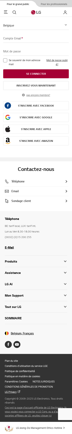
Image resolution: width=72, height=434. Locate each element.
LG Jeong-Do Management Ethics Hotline (39, 428)
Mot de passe (12, 51)
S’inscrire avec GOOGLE (36, 117)
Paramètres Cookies (16, 381)
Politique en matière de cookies (22, 376)
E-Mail (9, 247)
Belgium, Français (22, 333)
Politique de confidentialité (20, 371)
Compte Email (13, 38)
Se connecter (36, 73)
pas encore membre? (38, 95)
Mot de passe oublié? (57, 62)
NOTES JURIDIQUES (44, 381)
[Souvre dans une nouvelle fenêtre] (8, 344)
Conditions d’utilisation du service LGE (26, 366)
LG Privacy (11, 392)
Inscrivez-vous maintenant (36, 85)
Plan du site (11, 360)
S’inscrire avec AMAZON (36, 141)
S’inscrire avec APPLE (36, 129)
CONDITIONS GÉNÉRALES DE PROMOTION (29, 386)
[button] (36, 272)
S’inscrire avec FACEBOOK (36, 105)
